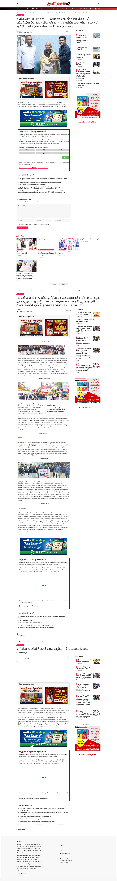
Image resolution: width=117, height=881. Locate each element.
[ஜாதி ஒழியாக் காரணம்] (96, 64)
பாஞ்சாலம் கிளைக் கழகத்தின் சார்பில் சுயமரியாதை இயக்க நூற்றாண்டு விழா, (37, 625)
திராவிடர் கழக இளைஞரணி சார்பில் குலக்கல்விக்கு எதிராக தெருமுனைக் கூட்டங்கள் (56, 411)
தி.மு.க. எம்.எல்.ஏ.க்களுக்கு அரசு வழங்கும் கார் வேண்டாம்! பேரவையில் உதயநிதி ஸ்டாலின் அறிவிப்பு (84, 367)
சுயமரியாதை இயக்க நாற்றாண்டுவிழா (57, 408)
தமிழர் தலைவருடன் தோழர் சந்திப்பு (27, 620)
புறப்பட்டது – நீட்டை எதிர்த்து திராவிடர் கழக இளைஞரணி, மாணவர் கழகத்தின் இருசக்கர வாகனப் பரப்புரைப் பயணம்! (48, 253)
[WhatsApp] (25, 873)
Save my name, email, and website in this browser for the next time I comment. (33, 224)
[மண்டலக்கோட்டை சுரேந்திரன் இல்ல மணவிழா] (69, 244)
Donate (65, 157)
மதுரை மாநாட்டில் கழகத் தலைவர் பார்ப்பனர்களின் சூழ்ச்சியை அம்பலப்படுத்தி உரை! (83, 340)
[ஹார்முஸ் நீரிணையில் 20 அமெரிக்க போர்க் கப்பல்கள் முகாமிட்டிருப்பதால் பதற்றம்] (96, 35)
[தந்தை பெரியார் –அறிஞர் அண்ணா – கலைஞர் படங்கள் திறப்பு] (26, 244)
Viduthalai (19, 30)
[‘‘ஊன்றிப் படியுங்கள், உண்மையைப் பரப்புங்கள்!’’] (96, 56)
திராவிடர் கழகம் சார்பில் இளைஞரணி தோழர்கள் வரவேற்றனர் (33, 818)
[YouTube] (21, 873)
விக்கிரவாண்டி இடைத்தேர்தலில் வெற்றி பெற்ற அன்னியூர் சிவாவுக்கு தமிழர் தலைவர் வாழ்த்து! (40, 182)
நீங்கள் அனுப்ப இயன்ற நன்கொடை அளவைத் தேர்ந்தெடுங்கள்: (33, 147)
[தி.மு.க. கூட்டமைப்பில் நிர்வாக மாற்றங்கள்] (96, 314)
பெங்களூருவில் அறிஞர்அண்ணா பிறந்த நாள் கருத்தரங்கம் (33, 184)
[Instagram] (23, 873)
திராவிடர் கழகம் (20, 249)
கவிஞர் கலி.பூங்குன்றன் (42, 249)
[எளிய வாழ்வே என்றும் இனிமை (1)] (96, 49)
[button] (96, 4)
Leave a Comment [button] (21, 635)
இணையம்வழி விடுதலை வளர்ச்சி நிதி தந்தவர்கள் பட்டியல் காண (33, 167)
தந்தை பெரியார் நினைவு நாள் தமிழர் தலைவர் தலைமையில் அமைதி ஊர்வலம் (37, 627)
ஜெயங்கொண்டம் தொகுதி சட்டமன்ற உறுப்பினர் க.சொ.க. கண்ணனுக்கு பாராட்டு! (37, 821)
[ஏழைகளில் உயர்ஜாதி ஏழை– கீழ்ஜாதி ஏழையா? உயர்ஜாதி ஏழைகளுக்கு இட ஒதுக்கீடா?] (96, 328)
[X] (19, 3)
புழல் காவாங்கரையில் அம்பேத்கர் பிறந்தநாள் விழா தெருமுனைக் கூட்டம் (35, 816)
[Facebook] (17, 3)
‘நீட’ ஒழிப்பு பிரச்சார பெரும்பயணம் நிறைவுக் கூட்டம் (31, 622)
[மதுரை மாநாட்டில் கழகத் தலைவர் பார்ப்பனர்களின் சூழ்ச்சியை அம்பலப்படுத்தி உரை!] (96, 338)
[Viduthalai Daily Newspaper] (58, 3)
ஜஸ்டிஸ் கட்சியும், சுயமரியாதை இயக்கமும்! (90, 238)
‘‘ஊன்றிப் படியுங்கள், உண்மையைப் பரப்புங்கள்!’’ (83, 56)
